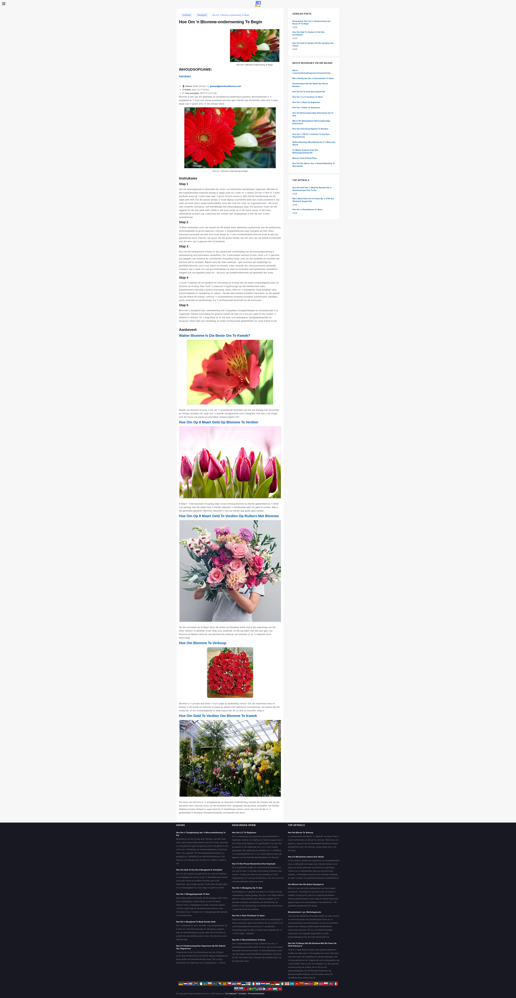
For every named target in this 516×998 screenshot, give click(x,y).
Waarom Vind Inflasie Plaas (304, 158)
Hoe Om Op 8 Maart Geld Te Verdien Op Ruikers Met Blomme (229, 516)
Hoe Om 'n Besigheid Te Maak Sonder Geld (195, 922)
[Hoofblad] (258, 3)
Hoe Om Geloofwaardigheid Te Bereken (310, 129)
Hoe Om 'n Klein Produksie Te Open (248, 915)
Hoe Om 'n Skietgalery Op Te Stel (247, 888)
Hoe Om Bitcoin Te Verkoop (300, 832)
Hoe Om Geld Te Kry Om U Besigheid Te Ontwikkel (199, 870)
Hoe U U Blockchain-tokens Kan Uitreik (306, 857)
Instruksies (185, 76)
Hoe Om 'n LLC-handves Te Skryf (307, 97)
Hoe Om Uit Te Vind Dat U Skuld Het (308, 92)
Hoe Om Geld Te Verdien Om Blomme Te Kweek (218, 716)
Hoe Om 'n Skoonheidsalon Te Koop (248, 940)
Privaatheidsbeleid (256, 993)
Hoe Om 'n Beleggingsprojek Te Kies (193, 894)
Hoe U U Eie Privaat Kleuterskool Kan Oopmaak (253, 864)
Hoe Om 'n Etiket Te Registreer (306, 107)
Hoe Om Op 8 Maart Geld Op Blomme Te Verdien (218, 422)
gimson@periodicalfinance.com (225, 86)
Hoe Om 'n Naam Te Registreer (306, 102)
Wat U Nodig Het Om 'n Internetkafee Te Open (313, 78)
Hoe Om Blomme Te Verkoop (202, 643)
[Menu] (3, 3)
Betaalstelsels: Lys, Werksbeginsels (304, 912)
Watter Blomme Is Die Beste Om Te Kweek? (214, 336)
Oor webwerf (231, 993)
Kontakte (242, 993)
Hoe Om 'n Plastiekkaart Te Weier (307, 209)
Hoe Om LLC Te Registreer (244, 832)
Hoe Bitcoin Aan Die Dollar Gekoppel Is (306, 884)
